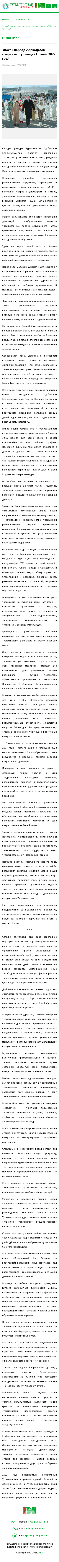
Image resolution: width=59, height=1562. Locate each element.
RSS (41, 1553)
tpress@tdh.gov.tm (36, 1536)
